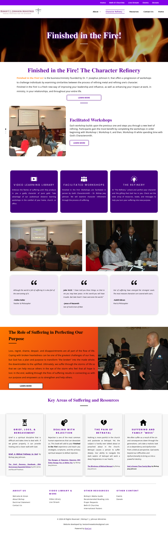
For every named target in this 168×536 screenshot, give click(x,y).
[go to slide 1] (5, 129)
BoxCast (88, 528)
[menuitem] (102, 3)
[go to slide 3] (5, 133)
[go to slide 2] (5, 131)
